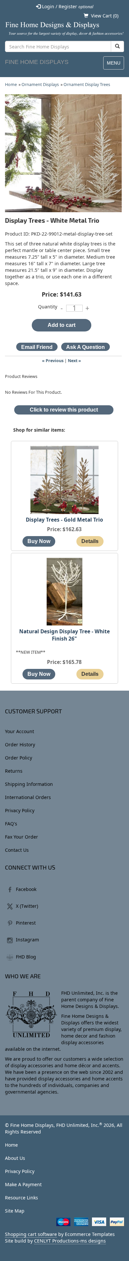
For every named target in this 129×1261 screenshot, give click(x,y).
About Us (15, 1158)
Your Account (19, 731)
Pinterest (26, 923)
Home (11, 84)
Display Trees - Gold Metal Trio (64, 519)
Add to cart (61, 325)
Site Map (14, 1211)
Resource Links (21, 1197)
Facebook (26, 889)
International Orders (28, 797)
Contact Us (17, 850)
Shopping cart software (31, 1234)
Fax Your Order (21, 837)
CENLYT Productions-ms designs (70, 1241)
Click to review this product (64, 410)
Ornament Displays (40, 84)
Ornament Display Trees (87, 84)
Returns (13, 771)
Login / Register (67, 6)
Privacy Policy (19, 810)
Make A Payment (23, 1184)
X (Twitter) (27, 906)
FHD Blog (26, 957)
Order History (20, 744)
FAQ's (11, 823)
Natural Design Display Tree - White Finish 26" (64, 635)
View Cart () (104, 16)
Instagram (27, 939)
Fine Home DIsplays (36, 62)
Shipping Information (29, 784)
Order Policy (18, 758)
